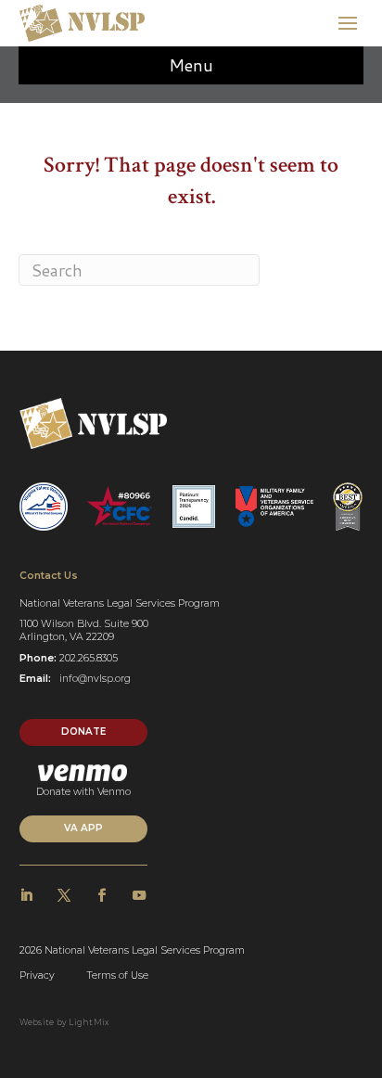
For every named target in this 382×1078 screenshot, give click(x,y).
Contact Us (48, 576)
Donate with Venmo (83, 792)
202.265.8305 (88, 658)
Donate (83, 731)
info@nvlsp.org (95, 679)
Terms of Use (117, 975)
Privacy (37, 975)
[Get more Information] (82, 23)
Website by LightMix (64, 1022)
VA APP (83, 828)
